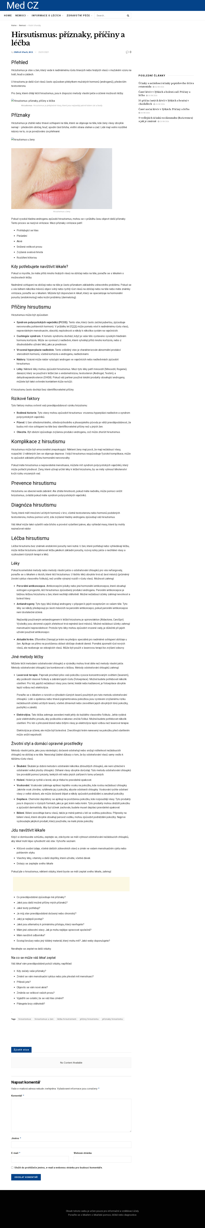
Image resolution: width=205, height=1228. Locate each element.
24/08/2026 (145, 113)
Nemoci (20, 15)
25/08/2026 (152, 95)
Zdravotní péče (78, 15)
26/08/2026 (159, 87)
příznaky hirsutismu (112, 1019)
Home (8, 15)
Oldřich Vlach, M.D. (23, 52)
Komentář (17, 1095)
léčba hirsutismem (66, 1019)
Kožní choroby (35, 25)
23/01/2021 (43, 52)
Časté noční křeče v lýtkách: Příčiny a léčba (164, 109)
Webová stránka (83, 1153)
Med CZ (22, 5)
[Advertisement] (71, 884)
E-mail (15, 1152)
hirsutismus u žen (44, 1019)
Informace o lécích (46, 15)
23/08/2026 (164, 121)
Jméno (16, 1138)
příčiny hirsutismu (89, 1019)
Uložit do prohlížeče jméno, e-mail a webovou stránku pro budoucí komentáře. (58, 1167)
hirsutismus (25, 1019)
